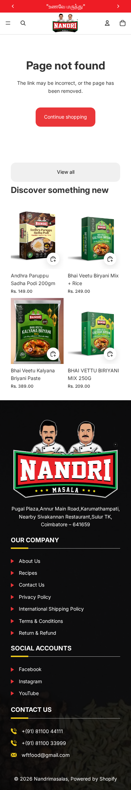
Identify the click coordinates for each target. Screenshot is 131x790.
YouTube (28, 693)
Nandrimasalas (51, 779)
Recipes (27, 573)
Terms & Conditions (40, 621)
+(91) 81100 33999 (44, 743)
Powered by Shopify (94, 779)
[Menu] (8, 23)
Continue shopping (65, 117)
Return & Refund (36, 633)
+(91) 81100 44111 (42, 731)
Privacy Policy (34, 597)
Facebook (29, 669)
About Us (28, 561)
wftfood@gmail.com (46, 755)
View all (65, 172)
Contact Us (30, 585)
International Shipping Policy (50, 609)
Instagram (29, 681)
